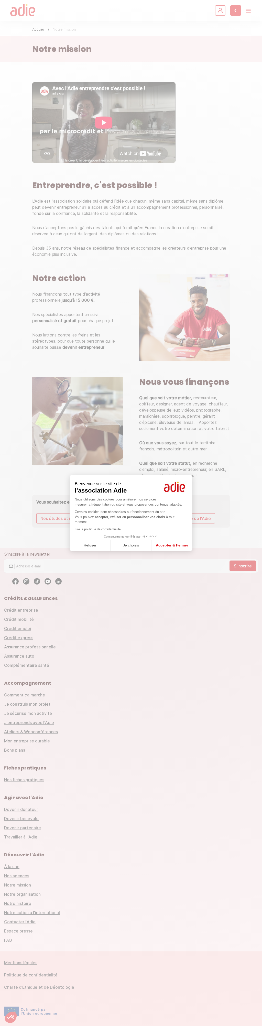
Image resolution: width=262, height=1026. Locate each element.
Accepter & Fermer (172, 545)
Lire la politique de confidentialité (98, 529)
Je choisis (131, 545)
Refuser (90, 545)
